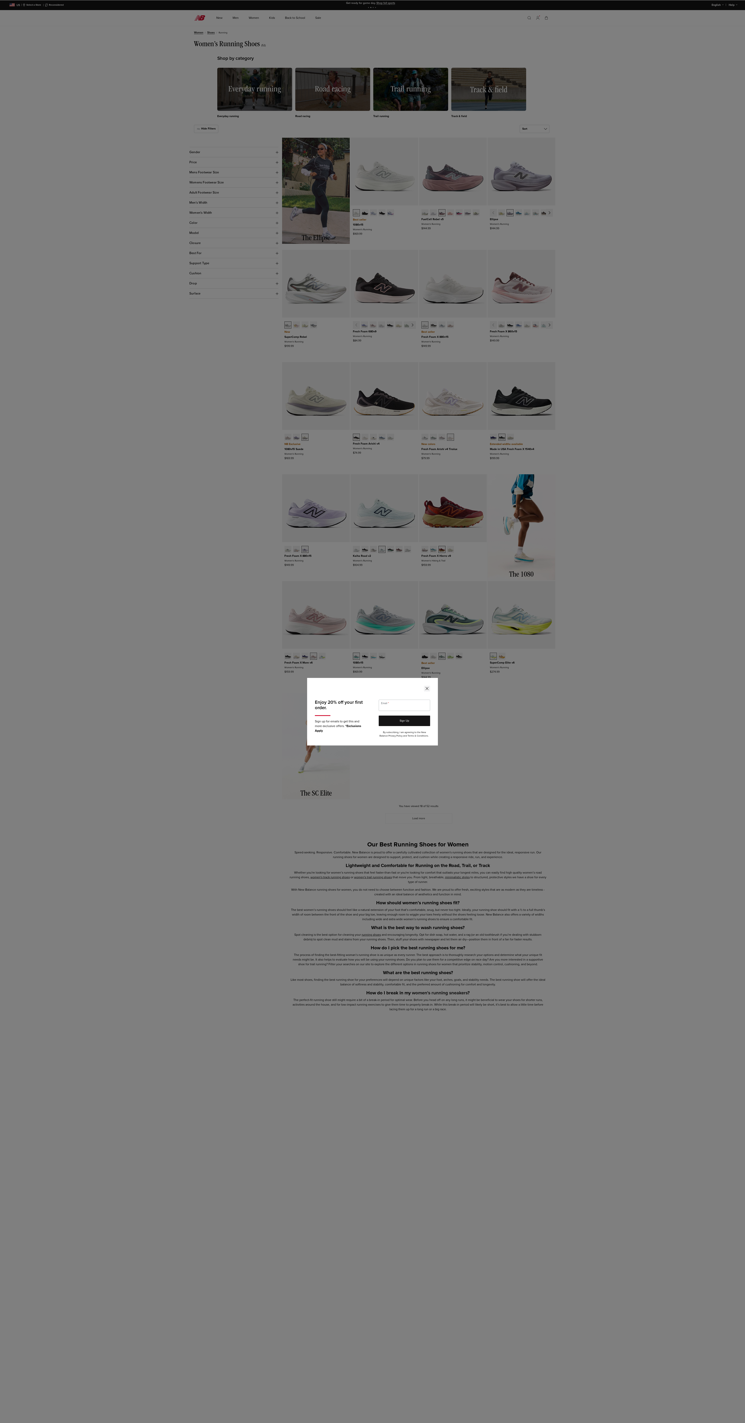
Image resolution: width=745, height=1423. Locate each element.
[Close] (427, 689)
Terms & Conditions (418, 735)
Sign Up (404, 720)
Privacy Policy (395, 735)
